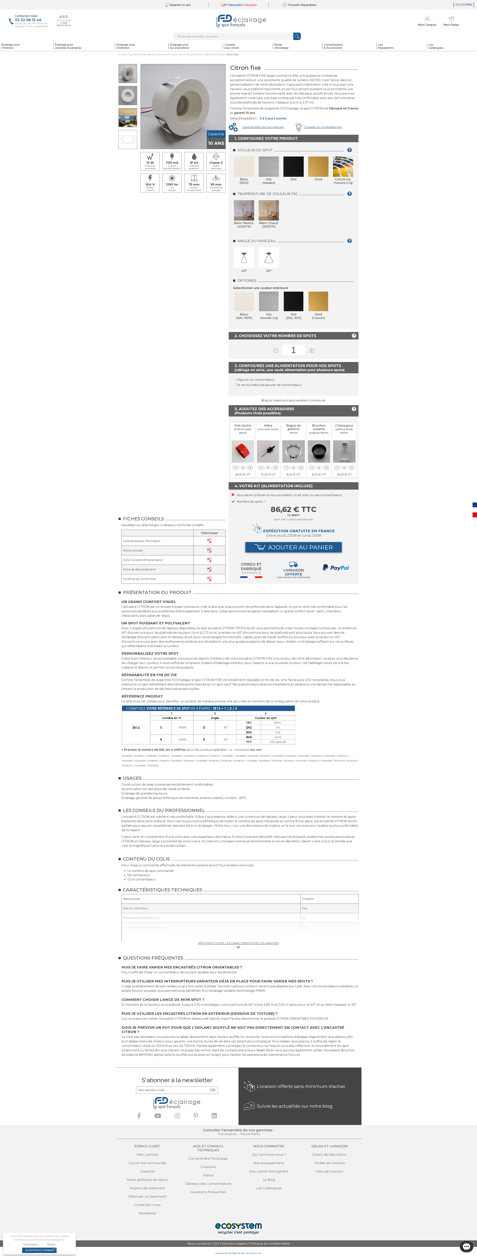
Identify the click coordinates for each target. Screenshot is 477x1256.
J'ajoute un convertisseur (256, 380)
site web (241, 1253)
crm (259, 1253)
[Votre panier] (451, 21)
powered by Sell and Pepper (226, 1253)
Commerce (186, 54)
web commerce (251, 1253)
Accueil (122, 54)
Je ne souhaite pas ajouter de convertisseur (269, 385)
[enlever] (235, 468)
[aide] (350, 151)
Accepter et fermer (39, 1250)
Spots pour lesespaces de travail (149, 54)
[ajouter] (250, 468)
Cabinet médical (214, 54)
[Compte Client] (427, 21)
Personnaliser (30, 1244)
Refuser (51, 1244)
